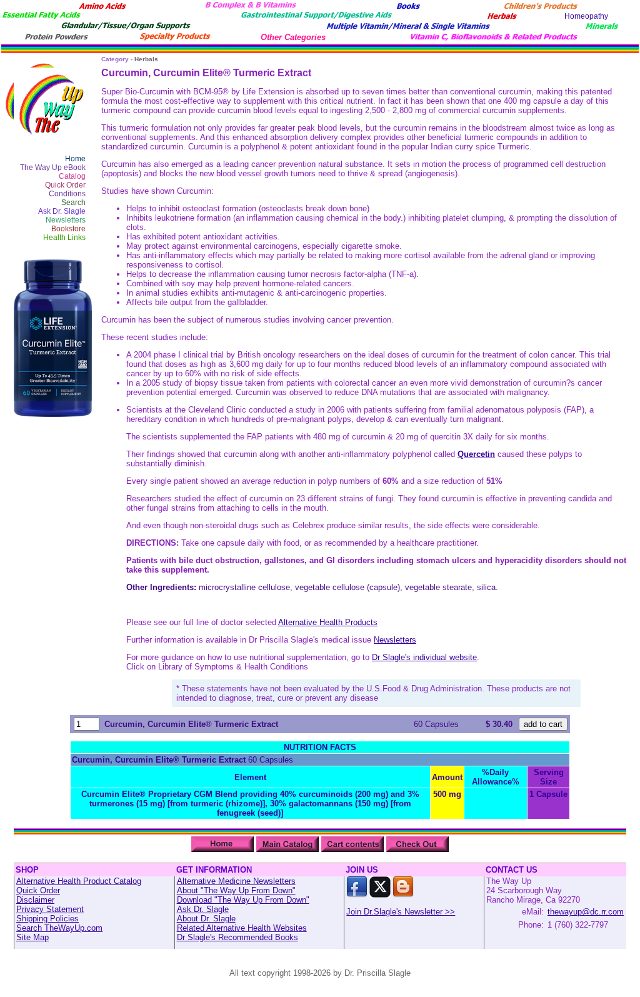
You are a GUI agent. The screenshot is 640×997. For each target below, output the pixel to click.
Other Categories (293, 37)
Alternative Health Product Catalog (78, 881)
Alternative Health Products (328, 622)
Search (73, 202)
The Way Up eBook (53, 167)
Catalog (72, 176)
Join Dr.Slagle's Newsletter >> (400, 911)
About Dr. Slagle (206, 918)
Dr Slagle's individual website (424, 657)
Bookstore (68, 228)
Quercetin (476, 454)
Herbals (146, 59)
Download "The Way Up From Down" (243, 899)
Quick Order (65, 185)
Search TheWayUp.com (59, 928)
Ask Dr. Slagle (62, 211)
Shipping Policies (47, 918)
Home (75, 158)
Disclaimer (35, 899)
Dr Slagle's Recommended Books (237, 937)
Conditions (67, 193)
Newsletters (66, 220)
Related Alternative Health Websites (242, 928)
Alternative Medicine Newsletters (236, 881)
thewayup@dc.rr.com (586, 911)
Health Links (64, 237)
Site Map (32, 937)
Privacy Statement (50, 909)
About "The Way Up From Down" (236, 890)
